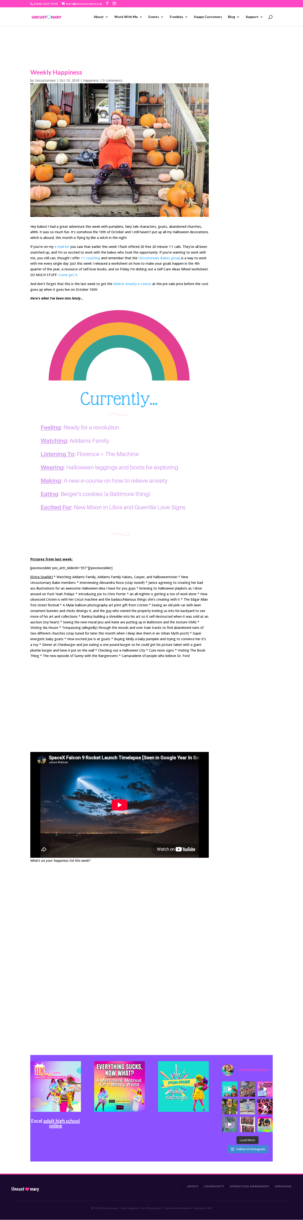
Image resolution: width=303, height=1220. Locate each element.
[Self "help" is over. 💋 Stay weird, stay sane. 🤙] (229, 1089)
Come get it (67, 275)
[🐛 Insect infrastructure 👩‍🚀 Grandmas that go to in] (265, 1124)
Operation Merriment (250, 1186)
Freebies (176, 17)
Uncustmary (25, 1189)
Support (252, 17)
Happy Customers (208, 17)
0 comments (112, 80)
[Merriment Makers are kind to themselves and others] (247, 1106)
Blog (231, 17)
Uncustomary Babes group (159, 258)
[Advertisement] (119, 706)
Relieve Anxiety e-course (132, 284)
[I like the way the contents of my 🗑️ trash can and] (247, 1089)
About (99, 17)
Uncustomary (45, 80)
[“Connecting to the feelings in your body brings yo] (247, 1124)
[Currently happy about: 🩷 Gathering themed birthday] (229, 1106)
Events (153, 17)
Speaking (283, 1186)
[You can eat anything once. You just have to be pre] (265, 1089)
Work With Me (126, 17)
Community (214, 1186)
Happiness (91, 80)
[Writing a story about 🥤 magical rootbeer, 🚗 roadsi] (229, 1124)
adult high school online (61, 1123)
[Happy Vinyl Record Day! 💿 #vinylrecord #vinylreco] (265, 1106)
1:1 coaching (90, 258)
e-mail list (61, 246)
